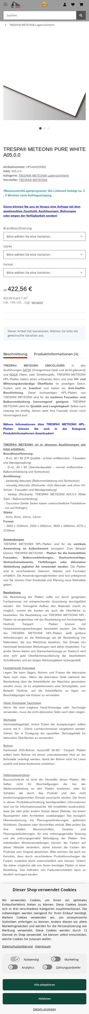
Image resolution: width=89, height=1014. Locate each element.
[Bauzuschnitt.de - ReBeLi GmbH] (31, 4)
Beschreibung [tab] (15, 354)
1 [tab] (40, 128)
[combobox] (44, 236)
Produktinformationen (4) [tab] (56, 354)
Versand (37, 302)
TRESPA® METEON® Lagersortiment (44, 175)
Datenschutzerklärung (17, 946)
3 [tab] (48, 128)
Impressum (43, 946)
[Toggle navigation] (5, 2)
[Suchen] (81, 15)
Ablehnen (44, 998)
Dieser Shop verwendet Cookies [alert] (44, 889)
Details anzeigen (44, 1009)
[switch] (15, 959)
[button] (65, 4)
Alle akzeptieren (44, 984)
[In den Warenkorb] (6, 36)
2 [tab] (44, 128)
